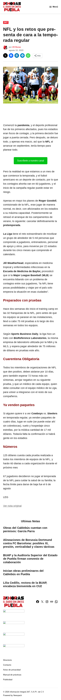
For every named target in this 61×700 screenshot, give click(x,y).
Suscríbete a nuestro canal (30, 160)
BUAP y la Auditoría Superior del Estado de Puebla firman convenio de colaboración (30, 559)
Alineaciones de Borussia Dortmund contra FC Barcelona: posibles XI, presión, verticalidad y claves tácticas (28, 543)
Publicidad (7, 679)
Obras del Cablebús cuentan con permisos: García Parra (25, 529)
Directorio (7, 660)
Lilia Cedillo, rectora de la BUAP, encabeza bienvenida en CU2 (25, 584)
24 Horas (16, 47)
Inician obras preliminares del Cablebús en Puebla (23, 572)
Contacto (7, 665)
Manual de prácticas (12, 675)
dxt (6, 22)
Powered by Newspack (12, 695)
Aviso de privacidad (12, 670)
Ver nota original (12, 505)
